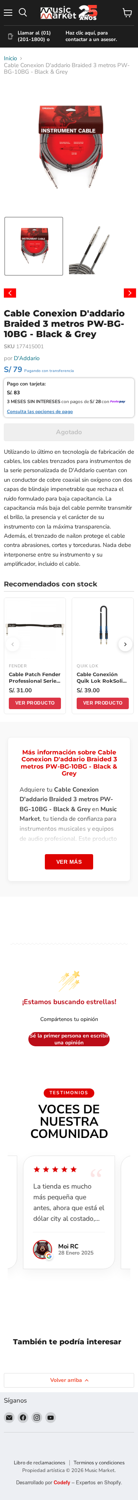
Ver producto (35, 703)
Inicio (10, 58)
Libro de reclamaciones (39, 1462)
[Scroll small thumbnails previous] (10, 293)
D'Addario (26, 358)
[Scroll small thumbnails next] (130, 293)
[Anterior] (13, 644)
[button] (33, 246)
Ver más (69, 862)
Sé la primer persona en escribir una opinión (69, 1039)
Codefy (63, 1482)
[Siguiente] (125, 644)
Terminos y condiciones (99, 1462)
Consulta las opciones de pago (40, 412)
